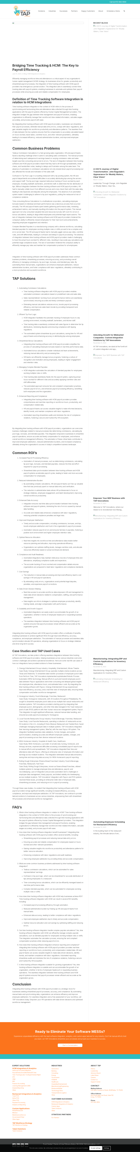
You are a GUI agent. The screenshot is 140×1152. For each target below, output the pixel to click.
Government (55, 1077)
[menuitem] (41, 11)
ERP (13, 1081)
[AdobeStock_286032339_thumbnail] (48, 42)
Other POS (15, 1100)
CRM (13, 1079)
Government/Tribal (18, 1117)
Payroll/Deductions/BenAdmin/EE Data (24, 1072)
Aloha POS (15, 1098)
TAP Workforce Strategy (22, 1123)
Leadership (94, 1071)
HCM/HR (54, 1079)
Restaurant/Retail (57, 1088)
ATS (13, 1077)
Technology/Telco (57, 1090)
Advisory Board (95, 1073)
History (93, 1068)
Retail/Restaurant (17, 1110)
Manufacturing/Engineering (60, 1086)
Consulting (55, 1073)
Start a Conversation (70, 1045)
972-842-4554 (120, 2)
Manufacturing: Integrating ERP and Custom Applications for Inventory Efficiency (110, 661)
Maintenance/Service (19, 1115)
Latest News (94, 1075)
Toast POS (15, 1096)
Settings (106, 1148)
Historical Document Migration (21, 1070)
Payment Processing (18, 1102)
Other (14, 1090)
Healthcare (55, 1082)
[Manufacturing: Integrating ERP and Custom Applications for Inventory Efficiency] (110, 518)
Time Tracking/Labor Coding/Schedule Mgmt (26, 1075)
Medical (15, 1113)
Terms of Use (59, 1144)
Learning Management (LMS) (21, 1086)
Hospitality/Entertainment (59, 1084)
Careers (93, 1077)
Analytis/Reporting (18, 1088)
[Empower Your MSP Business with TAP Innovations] (110, 358)
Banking (54, 1071)
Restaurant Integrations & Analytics (62, 1104)
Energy (54, 1075)
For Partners (55, 1117)
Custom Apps (56, 1106)
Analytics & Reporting (19, 1105)
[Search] (124, 11)
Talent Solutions (17, 1131)
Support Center (95, 1082)
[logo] (22, 11)
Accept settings (96, 1148)
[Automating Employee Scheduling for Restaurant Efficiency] (110, 682)
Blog (25, 74)
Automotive (55, 1068)
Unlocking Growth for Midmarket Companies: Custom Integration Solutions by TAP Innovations (108, 337)
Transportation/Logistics (59, 1093)
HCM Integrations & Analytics (36, 74)
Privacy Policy (70, 1144)
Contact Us (94, 1079)
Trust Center (47, 1144)
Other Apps (16, 1119)
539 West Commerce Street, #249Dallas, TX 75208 (107, 1090)
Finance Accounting (18, 1083)
